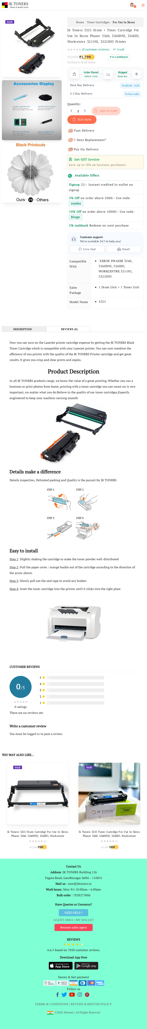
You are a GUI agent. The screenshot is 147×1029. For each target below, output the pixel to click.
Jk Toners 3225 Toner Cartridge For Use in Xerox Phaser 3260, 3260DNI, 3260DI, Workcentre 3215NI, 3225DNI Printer (109, 836)
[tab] (24, 329)
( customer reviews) (95, 49)
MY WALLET (85, 920)
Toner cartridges (98, 22)
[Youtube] (72, 994)
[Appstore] (61, 965)
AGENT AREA (63, 920)
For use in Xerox (124, 22)
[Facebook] (58, 994)
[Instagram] (80, 994)
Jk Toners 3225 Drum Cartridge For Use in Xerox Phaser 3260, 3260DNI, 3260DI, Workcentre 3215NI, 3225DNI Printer (37, 836)
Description (22, 329)
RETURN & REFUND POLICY (91, 1004)
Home (80, 22)
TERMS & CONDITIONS (51, 1004)
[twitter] (65, 994)
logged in (33, 734)
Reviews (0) (69, 329)
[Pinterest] (87, 994)
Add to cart (109, 111)
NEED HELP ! (73, 912)
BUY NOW (84, 119)
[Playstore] (86, 965)
